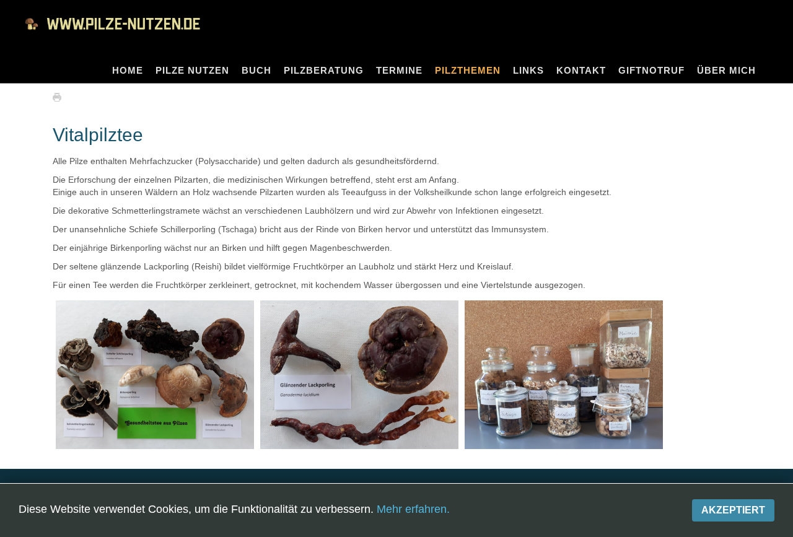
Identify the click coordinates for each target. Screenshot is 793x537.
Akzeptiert (733, 510)
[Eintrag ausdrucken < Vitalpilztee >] (60, 96)
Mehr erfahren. (413, 509)
